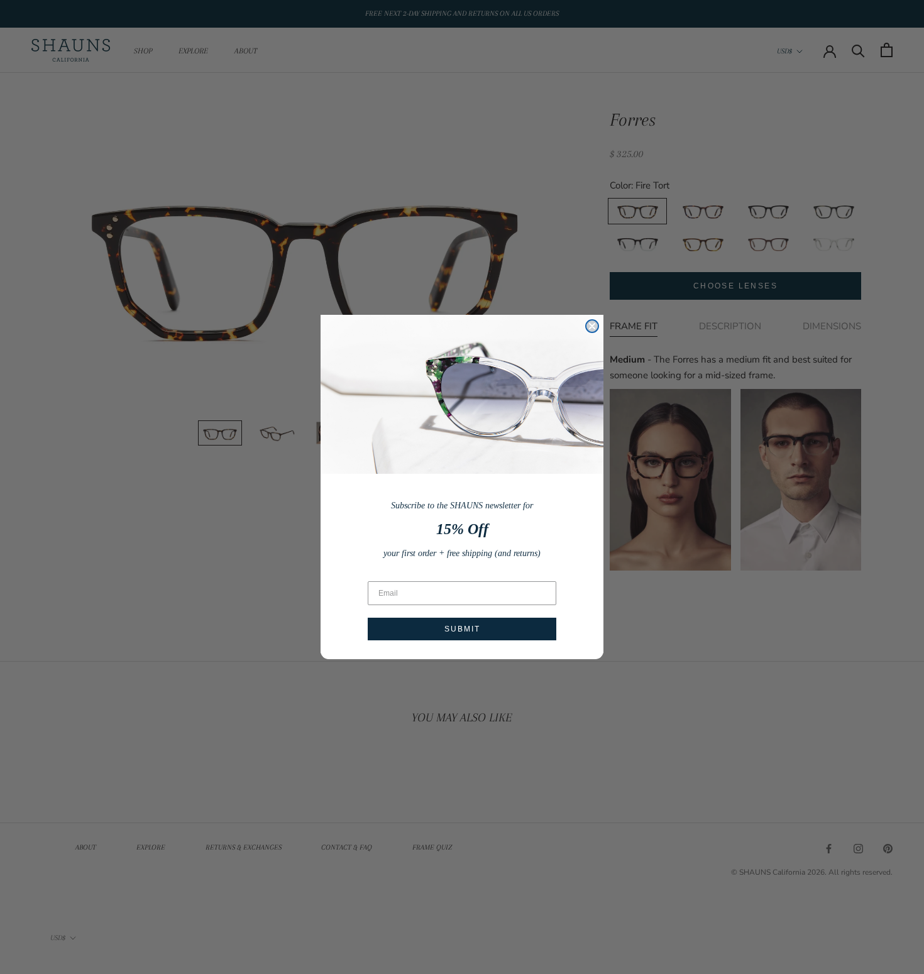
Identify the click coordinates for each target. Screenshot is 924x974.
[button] (462, 394)
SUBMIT (462, 629)
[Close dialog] (592, 326)
